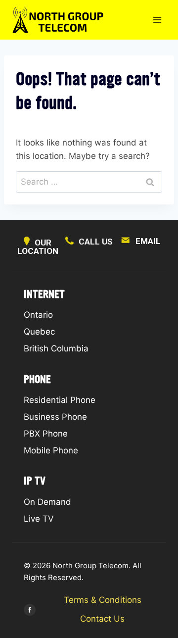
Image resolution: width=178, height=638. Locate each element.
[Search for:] (89, 182)
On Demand (47, 502)
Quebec (39, 332)
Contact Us (102, 619)
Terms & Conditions (102, 600)
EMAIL (148, 241)
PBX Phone (46, 434)
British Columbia (56, 348)
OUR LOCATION (37, 247)
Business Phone (55, 417)
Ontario (38, 315)
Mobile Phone (51, 450)
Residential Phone (59, 400)
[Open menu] (157, 19)
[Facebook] (30, 609)
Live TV (39, 519)
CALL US (96, 241)
